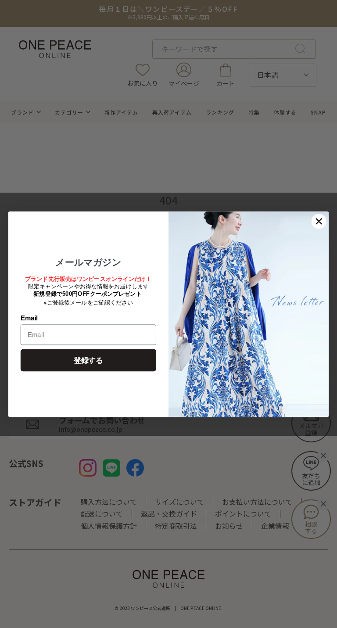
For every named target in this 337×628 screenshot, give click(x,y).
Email (29, 317)
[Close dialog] (319, 221)
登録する (88, 360)
